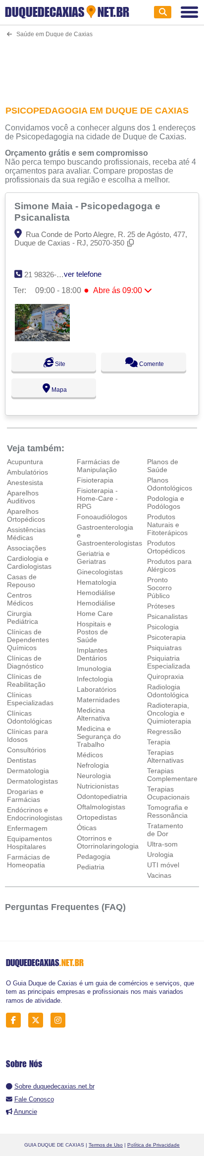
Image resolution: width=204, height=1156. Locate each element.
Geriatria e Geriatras (93, 557)
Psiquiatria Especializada (168, 662)
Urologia (160, 854)
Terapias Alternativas (165, 756)
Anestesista (25, 483)
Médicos (90, 755)
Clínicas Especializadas (30, 699)
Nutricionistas (98, 786)
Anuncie (25, 1111)
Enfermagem (27, 828)
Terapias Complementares (174, 775)
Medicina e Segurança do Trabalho (99, 736)
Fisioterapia (95, 480)
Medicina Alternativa (93, 714)
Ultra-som (162, 844)
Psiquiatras (164, 648)
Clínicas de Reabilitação (26, 680)
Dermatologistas (32, 781)
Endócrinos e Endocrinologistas (34, 814)
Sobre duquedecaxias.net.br (54, 1086)
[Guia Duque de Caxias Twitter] (38, 1020)
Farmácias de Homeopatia (28, 861)
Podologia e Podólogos (165, 502)
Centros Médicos (20, 599)
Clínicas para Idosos (27, 735)
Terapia (158, 742)
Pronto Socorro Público (159, 588)
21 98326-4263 (48, 274)
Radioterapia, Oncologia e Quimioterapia (169, 713)
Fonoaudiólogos (102, 517)
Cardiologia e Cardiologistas (29, 562)
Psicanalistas (167, 616)
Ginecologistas (100, 572)
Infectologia (95, 679)
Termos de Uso (106, 1145)
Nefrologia (93, 765)
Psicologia (163, 627)
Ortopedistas (97, 817)
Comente (151, 364)
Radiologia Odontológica (168, 691)
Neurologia (94, 776)
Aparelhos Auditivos (23, 497)
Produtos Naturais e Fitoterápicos (167, 525)
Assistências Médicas (26, 534)
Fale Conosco (34, 1099)
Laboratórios (96, 689)
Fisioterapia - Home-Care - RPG (97, 498)
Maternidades (98, 700)
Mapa (58, 389)
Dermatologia (28, 771)
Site (59, 364)
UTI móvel (163, 865)
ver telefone (83, 274)
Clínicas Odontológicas (29, 717)
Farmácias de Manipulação (98, 466)
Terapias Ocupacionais (168, 793)
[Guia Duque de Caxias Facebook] (16, 1020)
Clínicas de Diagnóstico (25, 662)
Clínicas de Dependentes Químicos (28, 640)
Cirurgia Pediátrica (22, 617)
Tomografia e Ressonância (167, 811)
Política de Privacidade (153, 1145)
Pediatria (90, 867)
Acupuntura (25, 462)
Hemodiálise (96, 593)
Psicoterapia (166, 637)
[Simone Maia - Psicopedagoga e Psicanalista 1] (42, 338)
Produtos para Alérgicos (169, 565)
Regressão (164, 731)
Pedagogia (93, 856)
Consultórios (26, 750)
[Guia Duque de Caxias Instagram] (61, 1020)
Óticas (87, 828)
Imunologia (94, 668)
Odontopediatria (102, 796)
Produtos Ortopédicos (166, 547)
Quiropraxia (165, 676)
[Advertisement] (102, 65)
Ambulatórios (27, 472)
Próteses (161, 606)
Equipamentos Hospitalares (29, 843)
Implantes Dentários (92, 654)
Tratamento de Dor (165, 830)
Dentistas (21, 760)
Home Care (95, 613)
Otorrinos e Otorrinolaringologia (108, 842)
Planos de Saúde (162, 466)
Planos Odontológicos (169, 484)
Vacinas (159, 875)
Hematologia (96, 582)
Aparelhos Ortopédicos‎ (26, 515)
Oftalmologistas (101, 807)
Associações (26, 548)
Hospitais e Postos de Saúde (94, 632)
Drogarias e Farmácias (25, 795)
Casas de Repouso (22, 581)
